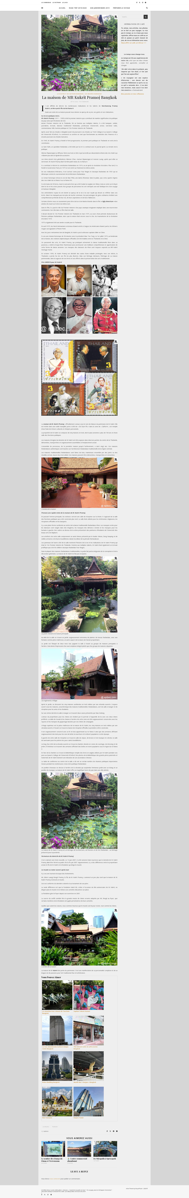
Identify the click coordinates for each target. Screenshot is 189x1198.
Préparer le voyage (121, 8)
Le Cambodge (46, 2)
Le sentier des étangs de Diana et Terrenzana (52, 1159)
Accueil (62, 8)
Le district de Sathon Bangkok (70, 94)
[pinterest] (145, 2)
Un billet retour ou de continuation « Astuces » (55, 1190)
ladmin (46, 1131)
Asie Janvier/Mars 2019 (100, 8)
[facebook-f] (137, 2)
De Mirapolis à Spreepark (104, 1158)
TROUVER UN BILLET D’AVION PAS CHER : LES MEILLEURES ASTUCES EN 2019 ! (63, 1191)
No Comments (83, 102)
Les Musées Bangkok (93, 94)
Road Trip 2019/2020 (78, 8)
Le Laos (65, 2)
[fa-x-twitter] (140, 2)
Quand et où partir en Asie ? (77, 1190)
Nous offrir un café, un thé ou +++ (133, 43)
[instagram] (142, 2)
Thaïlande (55, 1127)
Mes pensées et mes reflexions (132, 94)
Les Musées (46, 1127)
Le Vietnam (56, 2)
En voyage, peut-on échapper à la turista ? (99, 1190)
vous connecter (55, 1179)
